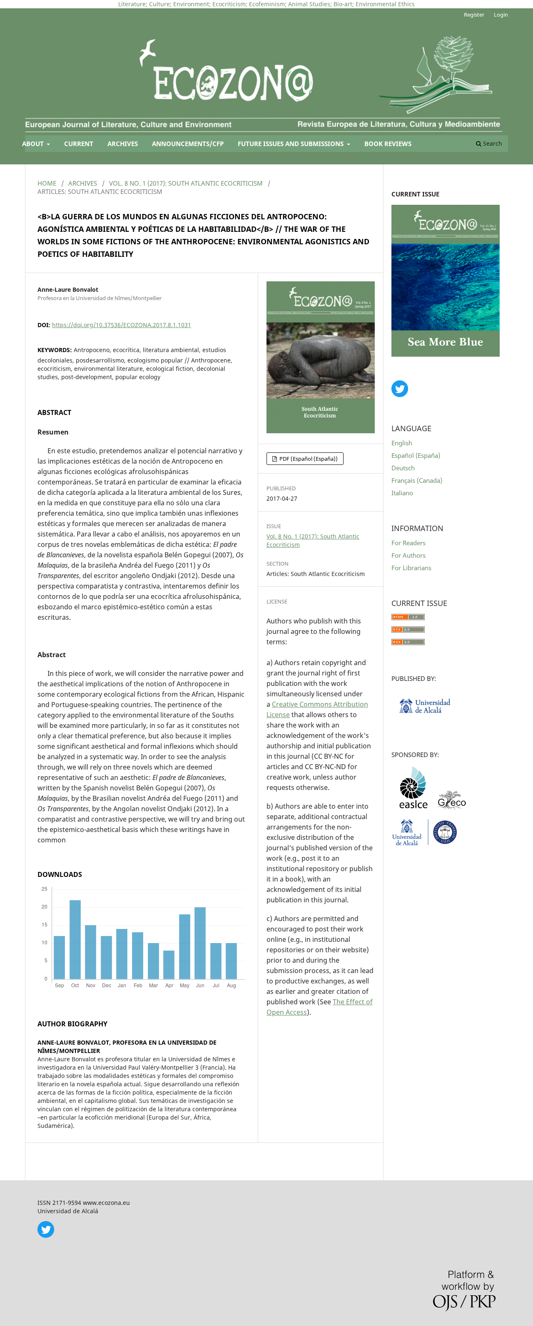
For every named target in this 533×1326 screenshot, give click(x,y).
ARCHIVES (122, 143)
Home (46, 183)
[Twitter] (45, 1235)
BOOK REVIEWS (387, 143)
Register (474, 14)
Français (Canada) (416, 480)
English (401, 443)
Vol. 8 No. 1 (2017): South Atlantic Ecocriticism (186, 183)
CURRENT (78, 143)
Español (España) (415, 455)
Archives (82, 183)
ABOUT (33, 143)
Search (491, 143)
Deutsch (403, 468)
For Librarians (411, 568)
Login (501, 14)
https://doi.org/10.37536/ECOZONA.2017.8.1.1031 (121, 325)
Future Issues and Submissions (291, 143)
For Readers (408, 543)
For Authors (408, 555)
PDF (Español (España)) (308, 458)
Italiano (402, 493)
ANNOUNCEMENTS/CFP (188, 143)
